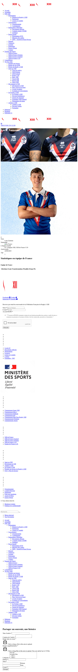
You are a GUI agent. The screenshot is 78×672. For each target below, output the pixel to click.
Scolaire (10, 44)
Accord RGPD (8, 311)
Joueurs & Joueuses (18, 97)
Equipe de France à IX (12, 434)
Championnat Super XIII (12, 397)
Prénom (22, 663)
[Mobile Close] (2, 510)
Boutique (7, 111)
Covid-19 (8, 334)
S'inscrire (5, 327)
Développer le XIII (14, 84)
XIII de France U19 (14, 58)
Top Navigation (9, 517)
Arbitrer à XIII (12, 103)
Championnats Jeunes (11, 407)
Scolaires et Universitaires (20, 91)
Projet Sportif (12, 34)
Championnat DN (10, 402)
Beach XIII (15, 80)
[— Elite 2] (23, 657)
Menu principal (9, 515)
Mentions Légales (10, 504)
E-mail (5, 310)
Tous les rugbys (17, 70)
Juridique (15, 33)
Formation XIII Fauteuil (19, 99)
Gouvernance (12, 22)
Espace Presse (12, 48)
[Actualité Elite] (23, 654)
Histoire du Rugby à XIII (19, 17)
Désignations (9, 338)
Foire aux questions (11, 482)
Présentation (12, 15)
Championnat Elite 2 (11, 398)
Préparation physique (18, 101)
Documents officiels (18, 29)
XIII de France (12, 53)
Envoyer (5, 669)
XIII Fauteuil (16, 74)
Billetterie (7, 109)
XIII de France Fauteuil (15, 56)
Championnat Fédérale (12, 400)
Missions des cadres (18, 38)
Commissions (16, 26)
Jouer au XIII (12, 68)
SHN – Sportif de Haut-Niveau (21, 39)
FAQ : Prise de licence (12, 459)
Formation (15, 108)
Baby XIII (15, 77)
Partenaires (11, 46)
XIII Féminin (16, 72)
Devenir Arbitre (17, 106)
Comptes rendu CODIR (19, 31)
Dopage (10, 41)
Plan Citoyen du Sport (18, 87)
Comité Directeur (10, 479)
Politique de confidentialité (13, 506)
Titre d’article (7, 633)
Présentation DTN (17, 36)
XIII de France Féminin (15, 55)
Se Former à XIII (13, 92)
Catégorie (6, 658)
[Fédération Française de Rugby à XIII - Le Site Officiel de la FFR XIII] (26, 7)
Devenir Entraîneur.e (18, 96)
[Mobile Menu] (1, 124)
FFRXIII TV (8, 113)
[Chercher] (19, 512)
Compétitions (9, 60)
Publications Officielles (15, 27)
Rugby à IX (15, 75)
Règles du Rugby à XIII (15, 67)
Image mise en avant (9, 639)
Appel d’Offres (9, 484)
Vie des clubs (9, 62)
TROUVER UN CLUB (8, 125)
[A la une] (23, 653)
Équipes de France (10, 51)
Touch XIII (15, 79)
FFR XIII (7, 14)
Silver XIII (15, 82)
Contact (10, 50)
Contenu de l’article (9, 637)
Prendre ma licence (14, 63)
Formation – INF (10, 345)
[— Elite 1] (23, 656)
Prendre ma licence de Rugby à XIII (16, 457)
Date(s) (5, 659)
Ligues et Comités (17, 21)
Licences (7, 340)
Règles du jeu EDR (14, 65)
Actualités (8, 12)
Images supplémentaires (10, 646)
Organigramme (16, 24)
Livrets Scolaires (17, 89)
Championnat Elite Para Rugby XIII (16, 404)
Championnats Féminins (12, 405)
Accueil (7, 10)
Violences (11, 43)
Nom (5, 308)
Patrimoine (15, 19)
